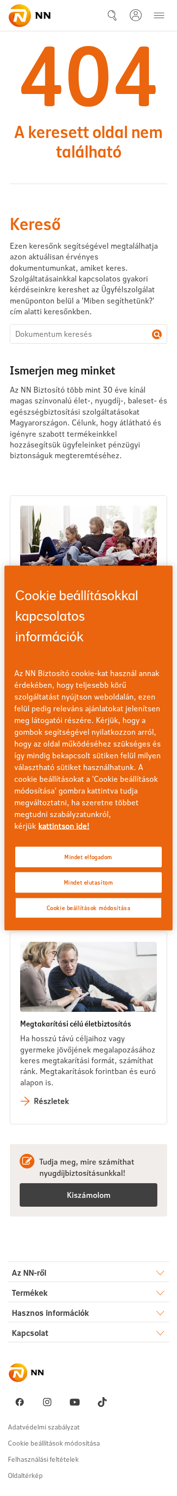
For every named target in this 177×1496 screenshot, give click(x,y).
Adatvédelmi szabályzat (44, 1426)
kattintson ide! (63, 825)
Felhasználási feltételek (43, 1459)
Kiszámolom (89, 1195)
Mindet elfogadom (88, 857)
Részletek (51, 1101)
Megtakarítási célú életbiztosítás (75, 1023)
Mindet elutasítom (89, 882)
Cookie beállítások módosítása (54, 1443)
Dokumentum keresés (157, 334)
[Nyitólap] (29, 15)
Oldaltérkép (25, 1475)
